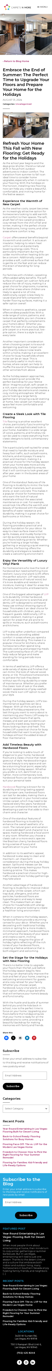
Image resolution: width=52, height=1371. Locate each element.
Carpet (7, 237)
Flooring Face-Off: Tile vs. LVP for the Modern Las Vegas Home (25, 1145)
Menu (44, 7)
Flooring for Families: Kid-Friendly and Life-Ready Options (25, 1164)
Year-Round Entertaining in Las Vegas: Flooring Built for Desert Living (25, 1130)
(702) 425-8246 (26, 1353)
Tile (5, 421)
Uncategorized (23, 104)
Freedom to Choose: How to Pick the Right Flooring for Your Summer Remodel (25, 1155)
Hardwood (9, 787)
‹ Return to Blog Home (16, 61)
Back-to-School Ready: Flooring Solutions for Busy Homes (21, 1138)
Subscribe (13, 1086)
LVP (46, 594)
